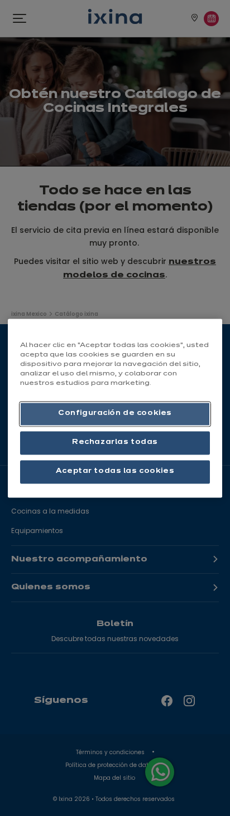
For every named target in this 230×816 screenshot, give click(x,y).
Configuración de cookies (115, 413)
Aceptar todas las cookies (115, 471)
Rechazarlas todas (115, 442)
